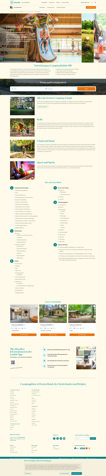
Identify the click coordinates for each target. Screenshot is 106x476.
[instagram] (57, 439)
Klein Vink (11, 409)
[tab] (40, 38)
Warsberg (11, 427)
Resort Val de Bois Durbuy (36, 395)
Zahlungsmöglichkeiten (14, 452)
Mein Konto (12, 450)
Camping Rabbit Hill (29, 11)
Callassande (12, 391)
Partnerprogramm (34, 450)
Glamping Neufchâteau (35, 391)
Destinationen (51, 2)
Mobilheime (34, 411)
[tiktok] (61, 439)
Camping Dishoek (13, 395)
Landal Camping (13, 11)
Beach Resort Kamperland (14, 403)
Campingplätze (44, 2)
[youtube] (64, 439)
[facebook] (54, 439)
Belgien (33, 403)
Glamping (33, 416)
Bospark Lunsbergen (13, 410)
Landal (54, 447)
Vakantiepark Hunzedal (14, 400)
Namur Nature (34, 393)
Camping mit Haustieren (36, 421)
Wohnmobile (34, 409)
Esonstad (11, 417)
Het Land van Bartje (13, 421)
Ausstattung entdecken (42, 106)
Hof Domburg (12, 398)
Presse (33, 452)
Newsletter (12, 448)
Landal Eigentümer (56, 448)
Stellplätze (33, 408)
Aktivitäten (33, 423)
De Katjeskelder (12, 405)
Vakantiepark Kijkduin (13, 407)
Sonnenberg (12, 425)
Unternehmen (34, 447)
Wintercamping (34, 424)
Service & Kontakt (65, 2)
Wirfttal (11, 429)
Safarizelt (33, 413)
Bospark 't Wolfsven (13, 412)
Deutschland (34, 401)
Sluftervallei (12, 419)
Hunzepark (12, 402)
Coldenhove (12, 393)
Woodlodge (34, 415)
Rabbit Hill (11, 415)
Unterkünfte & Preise (91, 7)
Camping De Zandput (13, 414)
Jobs (32, 448)
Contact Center (13, 440)
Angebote (58, 2)
